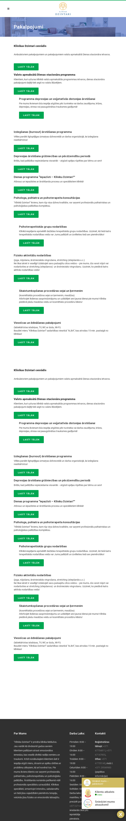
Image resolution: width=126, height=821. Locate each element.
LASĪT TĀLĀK (26, 67)
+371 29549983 (103, 767)
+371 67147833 (78, 806)
